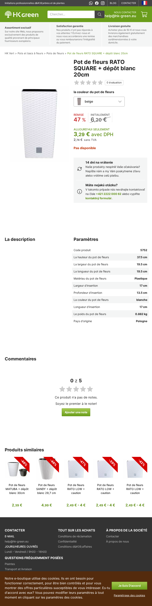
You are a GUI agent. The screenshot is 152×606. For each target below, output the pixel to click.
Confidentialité (67, 541)
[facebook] (97, 3)
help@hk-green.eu (120, 16)
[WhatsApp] (91, 3)
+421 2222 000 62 (108, 193)
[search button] (99, 14)
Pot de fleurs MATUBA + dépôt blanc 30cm (17, 489)
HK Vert (9, 8)
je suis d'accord (129, 585)
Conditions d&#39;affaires (75, 546)
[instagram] (103, 3)
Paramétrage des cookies (129, 595)
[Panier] (144, 14)
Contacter (128, 3)
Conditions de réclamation (75, 536)
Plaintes (10, 564)
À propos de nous (117, 541)
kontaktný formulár (99, 198)
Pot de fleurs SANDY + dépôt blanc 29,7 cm (46, 489)
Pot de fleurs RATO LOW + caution (76, 489)
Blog (113, 3)
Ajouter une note (76, 412)
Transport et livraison (18, 569)
